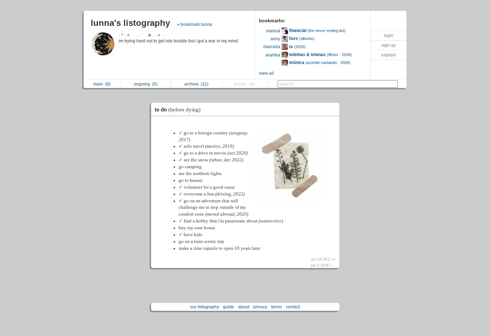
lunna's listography (130, 23)
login (389, 35)
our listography (204, 306)
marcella (271, 46)
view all (266, 73)
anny (275, 38)
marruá (273, 30)
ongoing (145, 84)
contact (293, 306)
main (101, 84)
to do (178, 109)
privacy (260, 306)
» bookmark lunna (194, 24)
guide (228, 306)
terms (276, 306)
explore (388, 54)
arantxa (272, 54)
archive (196, 84)
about (243, 306)
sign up (388, 45)
